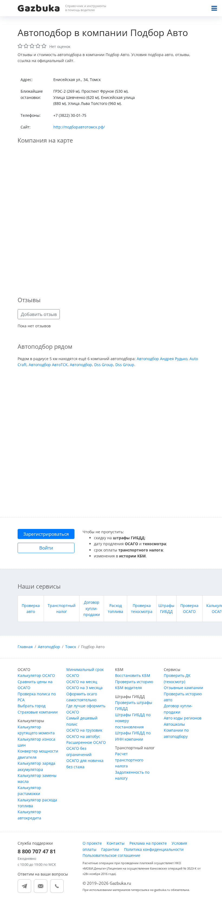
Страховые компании (38, 712)
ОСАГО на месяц (81, 681)
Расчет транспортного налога (129, 759)
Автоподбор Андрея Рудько (162, 358)
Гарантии (110, 849)
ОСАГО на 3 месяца (84, 687)
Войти (46, 548)
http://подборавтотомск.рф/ (79, 127)
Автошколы (174, 724)
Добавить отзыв (39, 314)
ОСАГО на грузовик (84, 730)
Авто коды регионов (182, 718)
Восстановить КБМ (132, 675)
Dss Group (103, 364)
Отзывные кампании (183, 687)
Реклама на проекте (148, 843)
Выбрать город (31, 705)
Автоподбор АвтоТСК (48, 364)
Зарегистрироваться (46, 534)
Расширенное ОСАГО (86, 742)
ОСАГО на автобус (83, 736)
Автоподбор (81, 364)
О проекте (92, 843)
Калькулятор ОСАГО (36, 675)
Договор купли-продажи (91, 608)
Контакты (116, 843)
